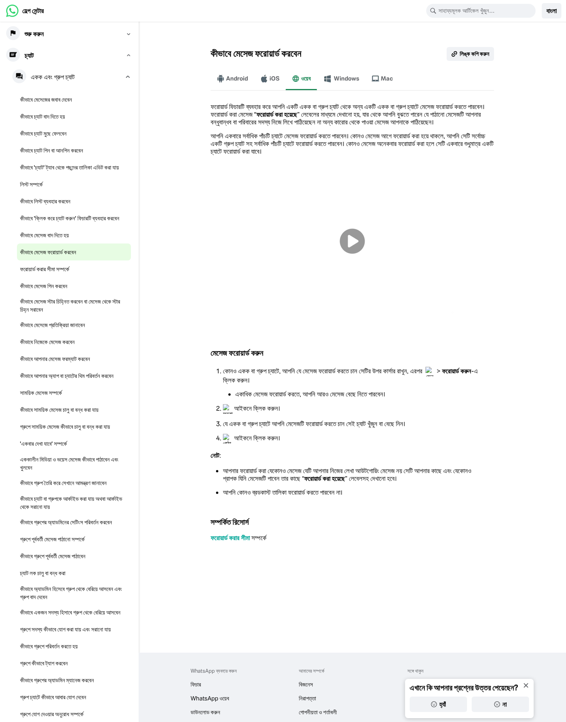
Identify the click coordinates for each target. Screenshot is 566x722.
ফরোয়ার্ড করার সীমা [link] (230, 538)
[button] (551, 10)
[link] (25, 11)
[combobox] (486, 11)
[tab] (232, 78)
